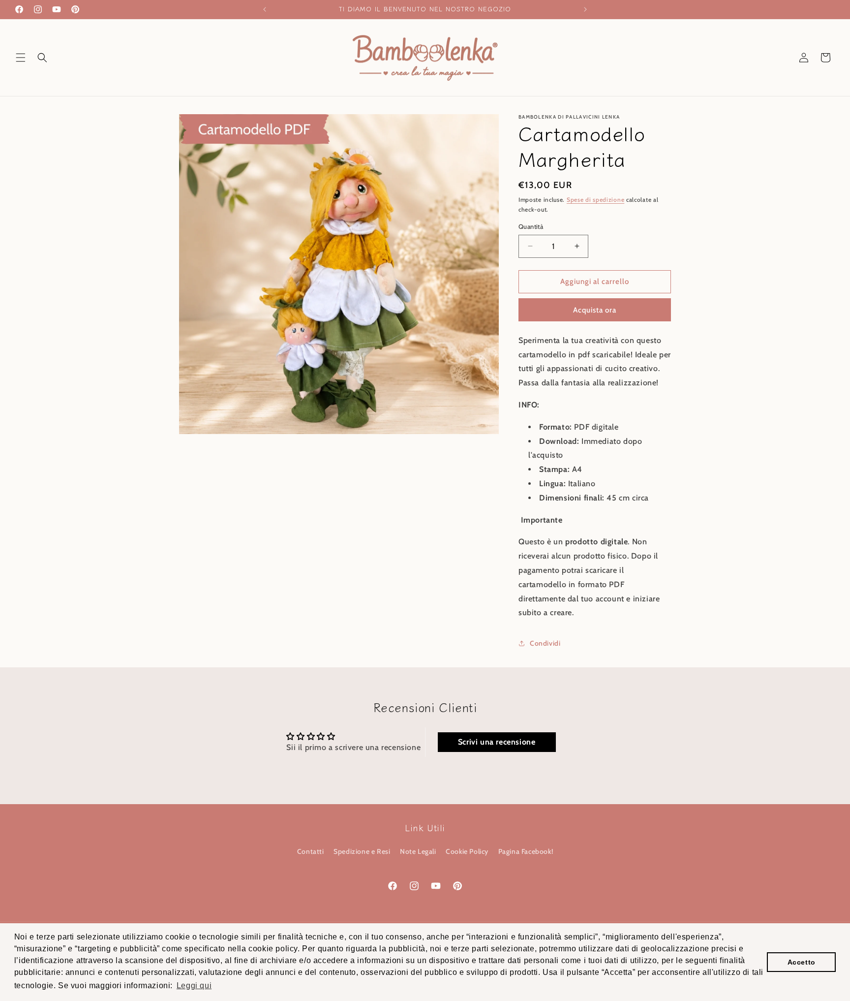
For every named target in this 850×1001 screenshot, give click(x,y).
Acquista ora (594, 310)
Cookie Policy (467, 851)
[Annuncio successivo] (585, 9)
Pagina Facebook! (525, 851)
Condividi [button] (545, 643)
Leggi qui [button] (194, 985)
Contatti (310, 851)
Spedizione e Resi (362, 851)
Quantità (530, 226)
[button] (20, 57)
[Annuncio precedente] (264, 9)
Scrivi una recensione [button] (497, 742)
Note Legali (418, 851)
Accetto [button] (802, 962)
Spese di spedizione (595, 199)
